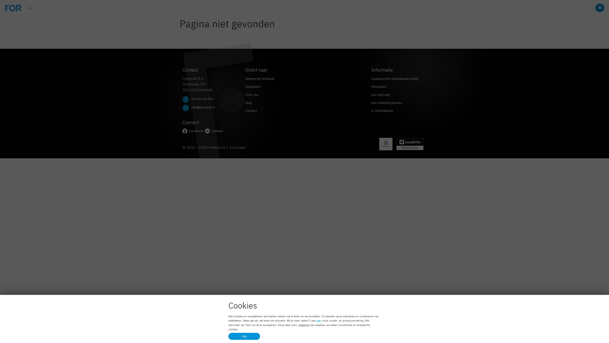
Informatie (382, 70)
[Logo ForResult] (28, 8)
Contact (251, 111)
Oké (244, 336)
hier (319, 320)
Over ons (251, 95)
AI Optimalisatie (382, 111)
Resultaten (253, 87)
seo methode (380, 95)
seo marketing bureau (386, 103)
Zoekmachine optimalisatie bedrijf (394, 79)
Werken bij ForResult (259, 79)
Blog (248, 103)
